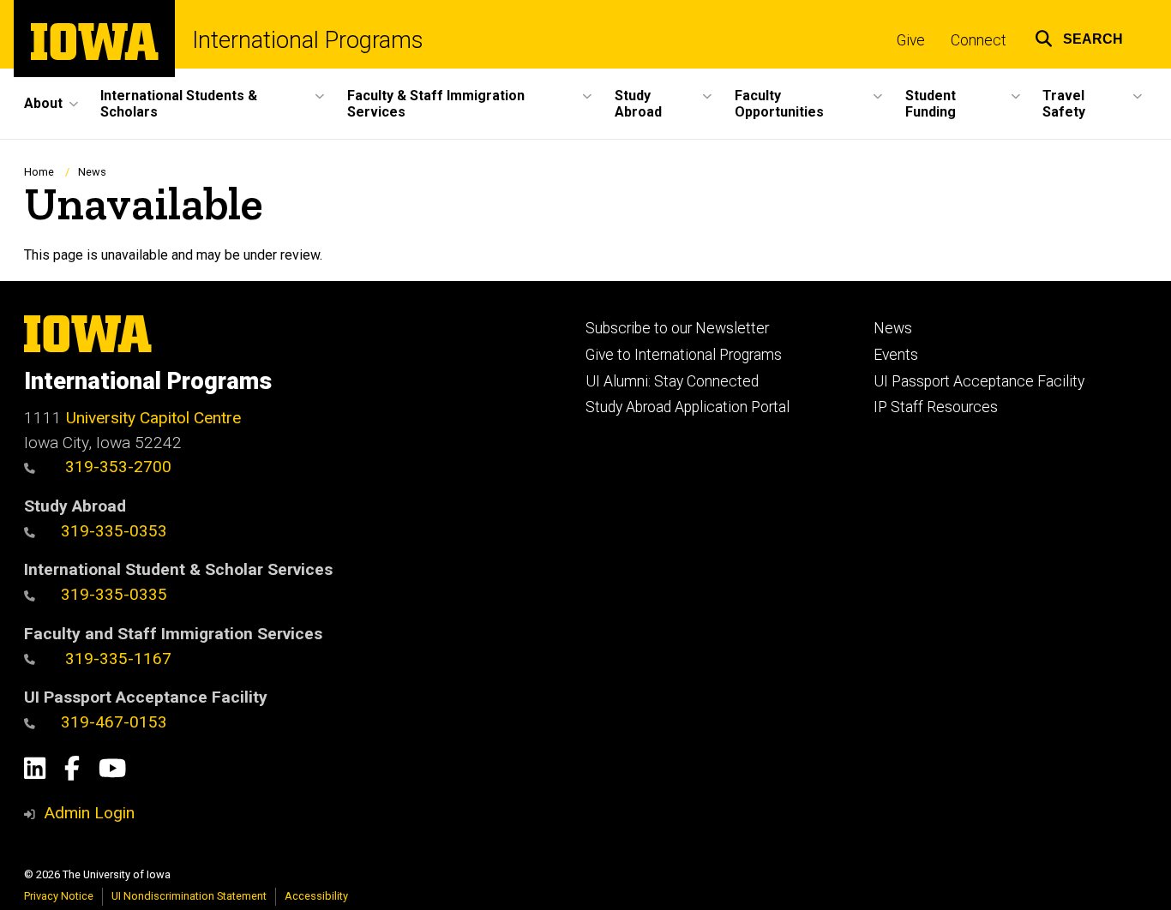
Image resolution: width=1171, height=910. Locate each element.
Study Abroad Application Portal (688, 407)
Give (911, 40)
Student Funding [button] (930, 103)
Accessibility (316, 895)
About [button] (43, 103)
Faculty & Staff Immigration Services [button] (436, 103)
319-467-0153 (114, 722)
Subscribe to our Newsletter (677, 328)
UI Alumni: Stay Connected (672, 381)
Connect (978, 40)
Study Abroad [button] (638, 103)
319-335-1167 (116, 658)
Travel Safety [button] (1063, 103)
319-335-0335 (114, 594)
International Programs (307, 40)
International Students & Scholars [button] (178, 103)
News (92, 171)
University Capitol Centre (153, 418)
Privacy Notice (58, 895)
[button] (1079, 36)
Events (896, 354)
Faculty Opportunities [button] (779, 103)
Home (39, 171)
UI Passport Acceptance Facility (979, 381)
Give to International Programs (684, 354)
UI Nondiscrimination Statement (189, 895)
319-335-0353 (114, 531)
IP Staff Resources (936, 407)
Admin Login (89, 813)
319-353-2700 (116, 466)
